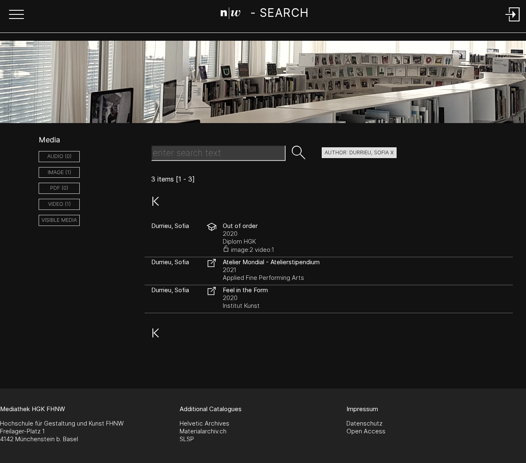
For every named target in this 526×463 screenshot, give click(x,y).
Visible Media (59, 220)
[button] (16, 15)
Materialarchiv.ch (203, 431)
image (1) (59, 172)
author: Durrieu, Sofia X (359, 152)
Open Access (365, 431)
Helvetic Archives (204, 423)
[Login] (513, 22)
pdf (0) (59, 188)
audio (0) (59, 156)
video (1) (59, 204)
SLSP (187, 439)
